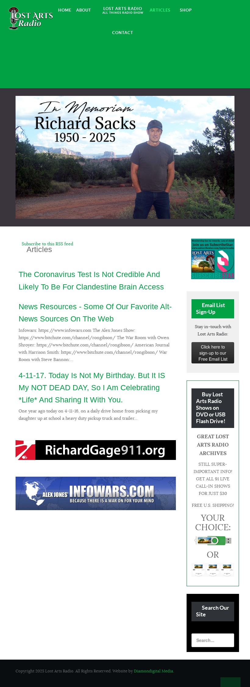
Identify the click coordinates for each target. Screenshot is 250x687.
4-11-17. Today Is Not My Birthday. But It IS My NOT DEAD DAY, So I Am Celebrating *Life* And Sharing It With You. (92, 387)
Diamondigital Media (153, 671)
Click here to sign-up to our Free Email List (212, 353)
